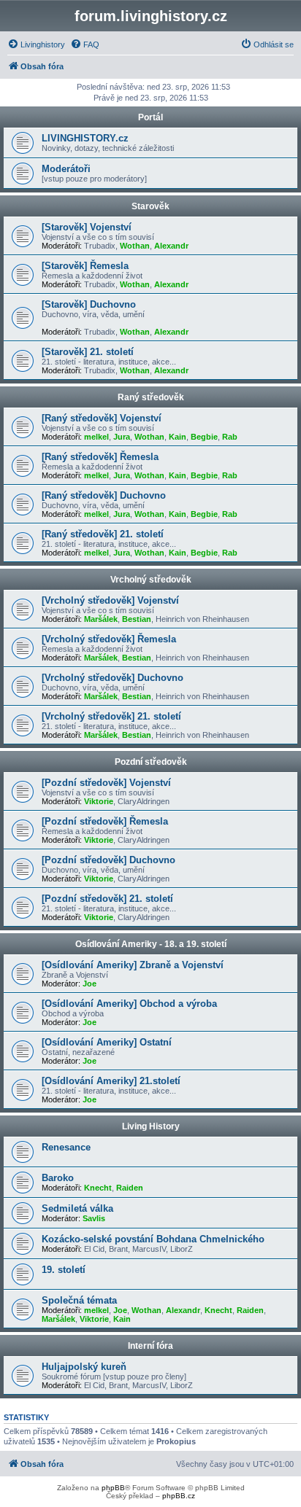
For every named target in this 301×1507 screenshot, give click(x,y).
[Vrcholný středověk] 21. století (111, 716)
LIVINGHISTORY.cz (85, 138)
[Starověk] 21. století (88, 351)
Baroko (58, 1177)
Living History (151, 1126)
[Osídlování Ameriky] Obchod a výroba (129, 1003)
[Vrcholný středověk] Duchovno (112, 677)
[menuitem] (36, 44)
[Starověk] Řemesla (85, 265)
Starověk (150, 206)
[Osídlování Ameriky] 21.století (111, 1080)
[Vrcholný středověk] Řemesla (109, 639)
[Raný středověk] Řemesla (100, 456)
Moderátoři (66, 168)
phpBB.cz (178, 1496)
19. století (63, 1269)
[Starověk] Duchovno (89, 304)
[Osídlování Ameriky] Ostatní (107, 1042)
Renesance (66, 1147)
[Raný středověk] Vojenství (101, 418)
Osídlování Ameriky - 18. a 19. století (150, 944)
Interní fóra (150, 1346)
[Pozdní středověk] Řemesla (105, 821)
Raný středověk (151, 397)
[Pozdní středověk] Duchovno (108, 859)
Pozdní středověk (151, 762)
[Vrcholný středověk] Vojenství (110, 600)
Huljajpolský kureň (84, 1366)
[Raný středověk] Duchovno (104, 495)
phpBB (113, 1488)
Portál (150, 117)
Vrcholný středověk (150, 580)
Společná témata (79, 1300)
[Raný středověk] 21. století (103, 534)
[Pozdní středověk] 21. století (107, 898)
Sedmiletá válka (77, 1208)
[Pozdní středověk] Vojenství (106, 782)
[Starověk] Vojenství (87, 227)
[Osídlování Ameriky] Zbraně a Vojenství (133, 964)
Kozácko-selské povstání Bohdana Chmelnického (153, 1239)
